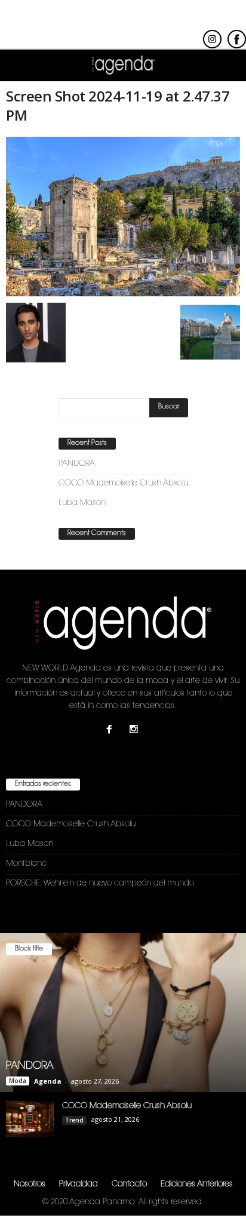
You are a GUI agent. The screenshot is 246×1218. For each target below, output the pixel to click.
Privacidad (78, 1184)
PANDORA (77, 463)
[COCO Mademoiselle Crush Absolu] (30, 1119)
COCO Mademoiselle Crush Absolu (123, 483)
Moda (17, 1080)
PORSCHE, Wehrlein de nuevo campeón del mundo (100, 883)
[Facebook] (112, 731)
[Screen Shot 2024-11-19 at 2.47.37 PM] (123, 217)
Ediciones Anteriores (197, 1184)
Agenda (47, 1080)
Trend (74, 1120)
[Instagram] (135, 731)
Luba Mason (82, 503)
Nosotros (29, 1184)
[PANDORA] (123, 1012)
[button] (227, 66)
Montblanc (26, 864)
